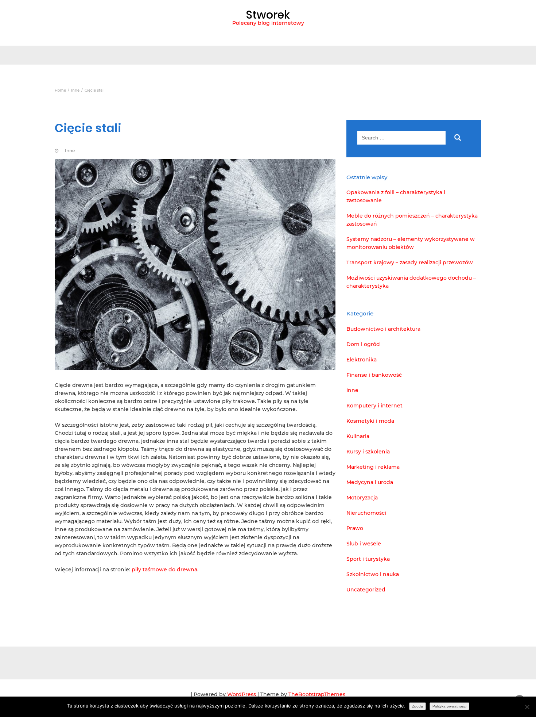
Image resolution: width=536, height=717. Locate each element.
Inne (70, 150)
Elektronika (361, 359)
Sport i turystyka (368, 559)
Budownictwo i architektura (383, 329)
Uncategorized (365, 589)
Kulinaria (357, 436)
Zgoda (417, 706)
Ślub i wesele (363, 543)
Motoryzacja (362, 497)
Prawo (354, 528)
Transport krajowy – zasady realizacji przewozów (409, 262)
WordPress (241, 694)
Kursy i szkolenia (368, 451)
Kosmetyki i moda (370, 421)
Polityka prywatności (449, 706)
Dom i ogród (363, 344)
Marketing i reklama (373, 467)
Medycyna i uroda (369, 482)
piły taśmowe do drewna (164, 569)
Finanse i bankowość (374, 375)
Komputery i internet (374, 405)
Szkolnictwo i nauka (372, 574)
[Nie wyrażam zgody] (527, 706)
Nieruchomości (366, 513)
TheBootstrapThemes (316, 694)
